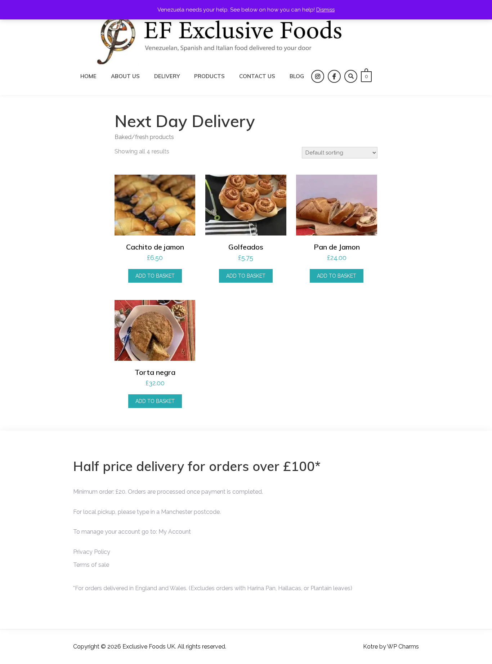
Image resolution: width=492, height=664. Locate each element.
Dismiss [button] (325, 9)
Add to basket (155, 276)
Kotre (370, 646)
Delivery (167, 76)
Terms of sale (91, 564)
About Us (125, 76)
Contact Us (257, 76)
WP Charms (403, 646)
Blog (297, 76)
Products (209, 76)
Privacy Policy (91, 551)
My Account (174, 531)
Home (88, 76)
